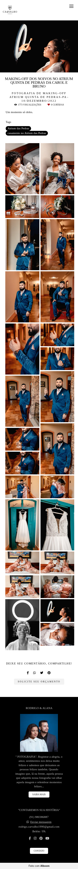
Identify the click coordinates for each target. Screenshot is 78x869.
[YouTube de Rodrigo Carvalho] (47, 838)
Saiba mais (39, 794)
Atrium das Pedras (18, 128)
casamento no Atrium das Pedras (27, 133)
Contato (39, 851)
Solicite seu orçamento (39, 681)
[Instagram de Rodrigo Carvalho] (35, 838)
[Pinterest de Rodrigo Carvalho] (41, 838)
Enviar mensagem (40, 822)
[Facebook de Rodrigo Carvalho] (30, 838)
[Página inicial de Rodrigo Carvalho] (10, 10)
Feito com (39, 865)
